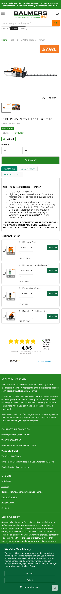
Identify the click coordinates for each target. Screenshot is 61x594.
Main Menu (6, 481)
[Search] (56, 23)
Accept (29, 573)
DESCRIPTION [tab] (27, 168)
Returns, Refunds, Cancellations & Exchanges (22, 492)
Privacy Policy (7, 502)
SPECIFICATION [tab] (12, 174)
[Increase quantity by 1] (26, 150)
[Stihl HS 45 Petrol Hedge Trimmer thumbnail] (6, 107)
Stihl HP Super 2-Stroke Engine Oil (34, 265)
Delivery (5, 486)
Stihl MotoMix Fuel (27, 242)
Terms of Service (9, 497)
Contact (5, 508)
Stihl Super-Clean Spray (30, 288)
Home (4, 40)
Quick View (11, 253)
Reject (30, 580)
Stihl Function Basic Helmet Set (33, 311)
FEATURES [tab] (9, 168)
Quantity (5, 144)
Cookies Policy (28, 566)
